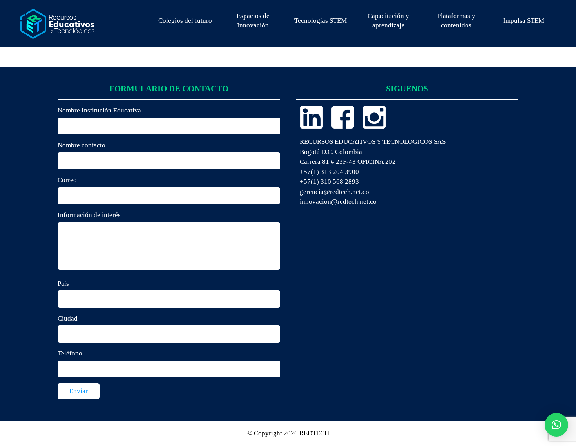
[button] (556, 425)
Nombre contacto (81, 145)
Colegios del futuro (185, 20)
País (63, 283)
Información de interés (89, 215)
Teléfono (70, 353)
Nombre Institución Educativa (99, 110)
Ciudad (68, 318)
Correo (67, 180)
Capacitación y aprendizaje (388, 20)
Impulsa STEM (523, 20)
